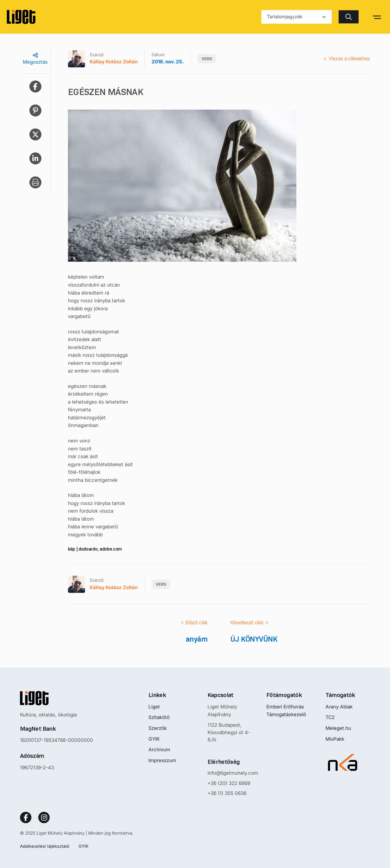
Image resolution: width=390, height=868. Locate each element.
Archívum (159, 749)
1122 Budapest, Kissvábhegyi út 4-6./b (229, 732)
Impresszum (162, 760)
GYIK (154, 739)
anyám (197, 639)
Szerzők (157, 728)
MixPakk (334, 739)
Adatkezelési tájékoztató (44, 846)
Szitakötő (159, 717)
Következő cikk (246, 622)
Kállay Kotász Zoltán (114, 62)
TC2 (330, 717)
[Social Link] (25, 817)
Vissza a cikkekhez (349, 58)
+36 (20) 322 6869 (229, 783)
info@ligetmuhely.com (233, 773)
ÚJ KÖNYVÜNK (253, 639)
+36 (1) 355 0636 (227, 793)
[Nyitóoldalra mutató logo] (56, 698)
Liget (154, 707)
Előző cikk (197, 622)
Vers (207, 58)
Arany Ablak (339, 707)
